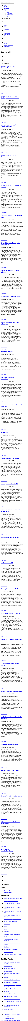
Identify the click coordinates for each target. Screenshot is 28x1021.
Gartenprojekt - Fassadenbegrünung (7, 850)
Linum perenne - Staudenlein (9, 484)
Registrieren (6, 8)
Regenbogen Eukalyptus (9, 968)
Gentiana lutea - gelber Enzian (10, 770)
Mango (5, 929)
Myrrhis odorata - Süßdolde (9, 744)
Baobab (5, 936)
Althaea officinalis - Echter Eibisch (11, 691)
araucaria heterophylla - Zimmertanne (12, 919)
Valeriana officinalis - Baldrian (11, 994)
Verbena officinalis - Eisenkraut (10, 613)
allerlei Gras (4, 432)
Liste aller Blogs (7, 890)
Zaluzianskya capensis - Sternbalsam (8, 378)
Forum (5, 6)
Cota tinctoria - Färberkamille (10, 537)
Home (5, 5)
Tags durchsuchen (8, 892)
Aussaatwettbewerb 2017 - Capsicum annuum (9, 125)
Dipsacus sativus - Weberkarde (10, 458)
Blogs (8, 16)
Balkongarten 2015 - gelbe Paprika (12, 980)
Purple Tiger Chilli (8, 971)
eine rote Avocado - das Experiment (11, 796)
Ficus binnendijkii (8, 966)
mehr (5, 10)
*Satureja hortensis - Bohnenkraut (12, 1014)
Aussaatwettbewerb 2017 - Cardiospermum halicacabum (10, 97)
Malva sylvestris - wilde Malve (10, 589)
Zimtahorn (6, 947)
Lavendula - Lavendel (9, 1009)
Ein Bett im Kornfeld (7, 563)
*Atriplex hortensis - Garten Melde (12, 999)
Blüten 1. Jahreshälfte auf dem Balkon (13, 898)
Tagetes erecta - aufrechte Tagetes (11, 296)
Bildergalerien (10, 14)
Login (5, 20)
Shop (5, 9)
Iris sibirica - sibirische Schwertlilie (11, 639)
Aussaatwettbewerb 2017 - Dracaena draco (9, 67)
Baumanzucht (7, 924)
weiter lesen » (4, 93)
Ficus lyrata (6, 931)
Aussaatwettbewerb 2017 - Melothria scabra (9, 156)
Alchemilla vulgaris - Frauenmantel (12, 934)
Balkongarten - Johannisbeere (11, 901)
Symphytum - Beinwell (9, 988)
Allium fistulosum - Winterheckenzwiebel (7, 350)
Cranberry (6, 977)
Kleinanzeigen (10, 13)
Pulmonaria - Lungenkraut (10, 1011)
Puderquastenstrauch (8, 952)
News (8, 12)
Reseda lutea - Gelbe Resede (10, 996)
